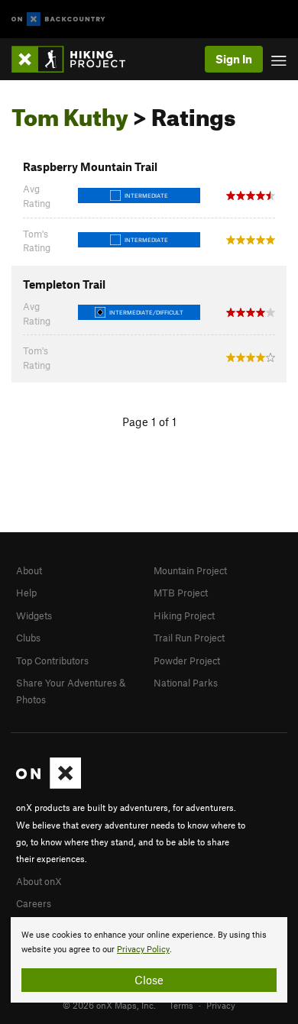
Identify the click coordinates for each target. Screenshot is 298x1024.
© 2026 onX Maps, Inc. (109, 1005)
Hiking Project (184, 615)
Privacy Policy (143, 950)
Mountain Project (190, 570)
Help (26, 592)
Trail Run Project (189, 638)
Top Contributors (52, 660)
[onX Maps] (48, 785)
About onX (39, 881)
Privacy (220, 1005)
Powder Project (187, 660)
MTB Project (181, 592)
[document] (149, 960)
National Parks (186, 683)
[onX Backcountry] (58, 19)
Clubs (28, 638)
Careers (33, 903)
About (29, 570)
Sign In (233, 59)
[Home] (76, 59)
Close (149, 980)
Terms (181, 1005)
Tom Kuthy (69, 113)
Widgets (34, 615)
